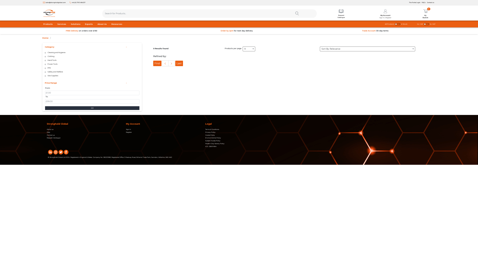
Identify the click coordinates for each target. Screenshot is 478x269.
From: (47, 88)
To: (46, 97)
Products (48, 24)
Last (179, 63)
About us (50, 129)
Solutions (75, 24)
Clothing (51, 56)
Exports (89, 24)
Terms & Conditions (212, 129)
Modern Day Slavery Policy (214, 143)
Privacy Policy (210, 132)
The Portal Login (414, 2)
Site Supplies (53, 76)
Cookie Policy (210, 135)
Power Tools (52, 64)
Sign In (128, 129)
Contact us (430, 2)
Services (61, 24)
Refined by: (159, 56)
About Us (102, 24)
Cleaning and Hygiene (56, 52)
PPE (49, 68)
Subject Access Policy (212, 141)
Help (48, 132)
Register (129, 132)
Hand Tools (52, 60)
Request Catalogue (53, 138)
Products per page (233, 48)
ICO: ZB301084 (211, 146)
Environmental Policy (213, 138)
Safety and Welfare (55, 72)
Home (45, 38)
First (157, 63)
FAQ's (424, 2)
